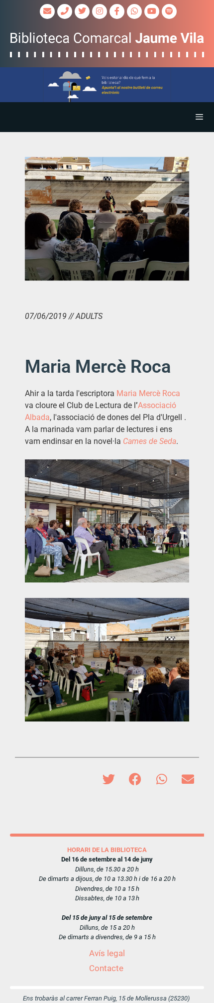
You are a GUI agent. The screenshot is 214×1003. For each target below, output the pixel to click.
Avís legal (107, 953)
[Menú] (107, 117)
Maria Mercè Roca (148, 393)
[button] (107, 85)
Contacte (106, 968)
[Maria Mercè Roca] (107, 219)
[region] (107, 85)
